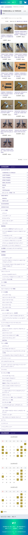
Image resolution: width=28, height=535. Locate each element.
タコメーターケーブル (7, 299)
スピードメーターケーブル (8, 297)
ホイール (3, 420)
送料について (8, 528)
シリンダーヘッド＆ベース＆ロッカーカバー (13, 315)
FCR (3, 187)
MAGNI (4, 185)
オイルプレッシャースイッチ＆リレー (11, 245)
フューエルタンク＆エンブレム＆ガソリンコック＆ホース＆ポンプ (13, 265)
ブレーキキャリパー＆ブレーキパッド (11, 417)
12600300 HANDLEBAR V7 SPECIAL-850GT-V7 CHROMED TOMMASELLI (20, 33)
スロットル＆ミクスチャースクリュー (11, 385)
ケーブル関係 (4, 292)
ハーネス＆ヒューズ (7, 235)
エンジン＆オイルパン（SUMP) (10, 313)
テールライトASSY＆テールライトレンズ (12, 229)
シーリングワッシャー (6, 426)
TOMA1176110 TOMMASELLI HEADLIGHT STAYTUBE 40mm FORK (7, 75)
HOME (2, 6)
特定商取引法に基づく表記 (9, 526)
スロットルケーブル (7, 302)
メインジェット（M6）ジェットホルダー (12, 397)
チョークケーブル (6, 304)
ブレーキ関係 (4, 407)
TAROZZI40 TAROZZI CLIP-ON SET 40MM (20, 93)
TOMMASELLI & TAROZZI (8, 172)
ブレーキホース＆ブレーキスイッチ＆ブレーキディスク (13, 411)
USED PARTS (4, 195)
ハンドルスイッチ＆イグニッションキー (12, 240)
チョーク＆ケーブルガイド (8, 378)
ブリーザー (5, 223)
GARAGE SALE (5, 207)
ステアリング (5, 346)
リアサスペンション (6, 430)
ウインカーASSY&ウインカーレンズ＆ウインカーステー (13, 232)
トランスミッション (6, 358)
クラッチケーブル (6, 294)
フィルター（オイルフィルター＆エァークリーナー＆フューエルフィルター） (13, 365)
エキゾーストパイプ (7, 332)
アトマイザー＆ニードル (8, 375)
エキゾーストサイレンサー (8, 337)
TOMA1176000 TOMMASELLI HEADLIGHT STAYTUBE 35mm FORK (7, 56)
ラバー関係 (4, 282)
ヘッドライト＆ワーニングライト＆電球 (12, 238)
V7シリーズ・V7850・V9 (8, 192)
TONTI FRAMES (6, 177)
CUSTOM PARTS (8, 6)
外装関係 (3, 255)
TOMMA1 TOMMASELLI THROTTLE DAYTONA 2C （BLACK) (20, 75)
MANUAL (4, 198)
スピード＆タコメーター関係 (8, 288)
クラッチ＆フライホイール (7, 361)
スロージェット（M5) (7, 399)
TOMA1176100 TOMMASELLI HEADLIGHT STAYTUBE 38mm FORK (20, 56)
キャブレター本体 (6, 402)
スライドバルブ (6, 388)
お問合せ (21, 528)
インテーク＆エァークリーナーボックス (11, 322)
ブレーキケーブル (6, 307)
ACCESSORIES (5, 203)
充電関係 (3, 251)
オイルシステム (6, 218)
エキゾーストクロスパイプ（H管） (10, 335)
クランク (4, 213)
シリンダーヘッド (6, 215)
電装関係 (3, 226)
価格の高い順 (19, 21)
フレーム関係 (4, 343)
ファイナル (4, 369)
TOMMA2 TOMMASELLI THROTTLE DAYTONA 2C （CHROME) (7, 94)
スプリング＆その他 (7, 279)
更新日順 (25, 21)
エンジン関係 (4, 210)
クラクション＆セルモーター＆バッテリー (12, 243)
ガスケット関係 (5, 310)
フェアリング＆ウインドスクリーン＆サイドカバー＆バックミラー (13, 261)
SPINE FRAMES (6, 180)
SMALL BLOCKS (6, 182)
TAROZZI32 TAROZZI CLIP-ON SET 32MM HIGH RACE (20, 113)
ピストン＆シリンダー (7, 220)
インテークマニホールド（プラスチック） (12, 404)
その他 (4, 268)
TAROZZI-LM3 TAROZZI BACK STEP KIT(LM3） (20, 131)
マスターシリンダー (7, 414)
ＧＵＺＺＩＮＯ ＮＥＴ (8, 2)
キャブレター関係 (5, 372)
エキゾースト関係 (5, 326)
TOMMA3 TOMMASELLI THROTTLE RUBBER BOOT (7, 37)
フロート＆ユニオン (7, 380)
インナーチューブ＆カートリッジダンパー (12, 276)
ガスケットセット (6, 394)
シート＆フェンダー (7, 257)
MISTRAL (4, 340)
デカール (3, 285)
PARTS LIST (5, 201)
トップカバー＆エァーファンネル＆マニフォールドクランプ (13, 391)
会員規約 (15, 528)
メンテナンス (4, 423)
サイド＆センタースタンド (8, 348)
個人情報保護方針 (21, 526)
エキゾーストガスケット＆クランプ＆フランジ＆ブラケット (13, 329)
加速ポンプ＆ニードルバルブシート (11, 383)
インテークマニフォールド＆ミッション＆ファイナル (13, 318)
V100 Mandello (6, 190)
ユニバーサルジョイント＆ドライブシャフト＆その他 (13, 351)
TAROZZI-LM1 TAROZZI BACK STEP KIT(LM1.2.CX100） (7, 132)
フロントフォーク (5, 271)
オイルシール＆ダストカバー (9, 274)
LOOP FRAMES (6, 175)
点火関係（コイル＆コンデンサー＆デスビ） (12, 248)
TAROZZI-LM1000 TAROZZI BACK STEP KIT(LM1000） (7, 151)
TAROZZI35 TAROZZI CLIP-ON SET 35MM (7, 112)
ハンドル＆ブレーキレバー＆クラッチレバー (13, 355)
